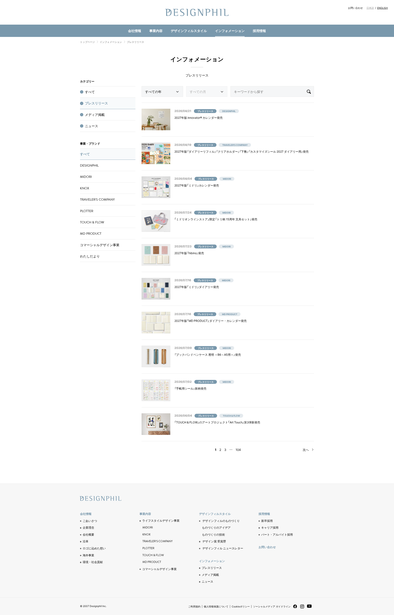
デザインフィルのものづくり (221, 521)
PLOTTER (86, 211)
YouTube (309, 608)
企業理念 (88, 527)
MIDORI (86, 177)
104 (238, 449)
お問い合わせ (355, 7)
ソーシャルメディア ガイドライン (272, 606)
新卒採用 (267, 521)
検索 (309, 91)
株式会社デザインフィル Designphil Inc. (197, 12)
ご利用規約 (194, 606)
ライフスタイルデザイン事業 (161, 520)
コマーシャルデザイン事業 (99, 245)
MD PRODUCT (149, 24)
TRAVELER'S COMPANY (97, 199)
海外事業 (88, 555)
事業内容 (156, 30)
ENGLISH (382, 8)
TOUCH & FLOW (92, 222)
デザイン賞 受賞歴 (214, 541)
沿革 (85, 541)
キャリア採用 (269, 527)
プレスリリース (135, 42)
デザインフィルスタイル (189, 30)
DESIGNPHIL (89, 165)
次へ (306, 449)
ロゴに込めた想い (94, 548)
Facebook (295, 607)
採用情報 (259, 30)
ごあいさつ (90, 521)
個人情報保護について (216, 606)
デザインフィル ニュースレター (222, 548)
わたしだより (90, 256)
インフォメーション (230, 30)
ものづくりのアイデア (216, 527)
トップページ (87, 42)
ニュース (146, 24)
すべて (90, 92)
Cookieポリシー (241, 606)
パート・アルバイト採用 (277, 534)
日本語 (370, 8)
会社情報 (134, 30)
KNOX (84, 188)
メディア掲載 (95, 115)
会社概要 (88, 534)
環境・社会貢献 (151, 24)
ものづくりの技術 (151, 24)
